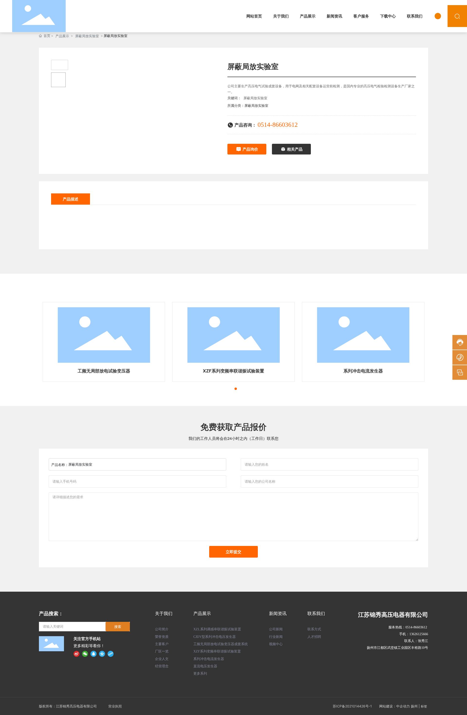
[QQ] (93, 654)
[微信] (85, 654)
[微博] (76, 654)
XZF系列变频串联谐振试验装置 (233, 370)
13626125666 (418, 634)
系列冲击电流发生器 (363, 370)
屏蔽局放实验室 (87, 36)
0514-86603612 (278, 124)
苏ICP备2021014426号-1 (352, 706)
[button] (227, 389)
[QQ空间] (102, 654)
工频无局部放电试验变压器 (104, 370)
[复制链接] (111, 654)
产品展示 (62, 36)
